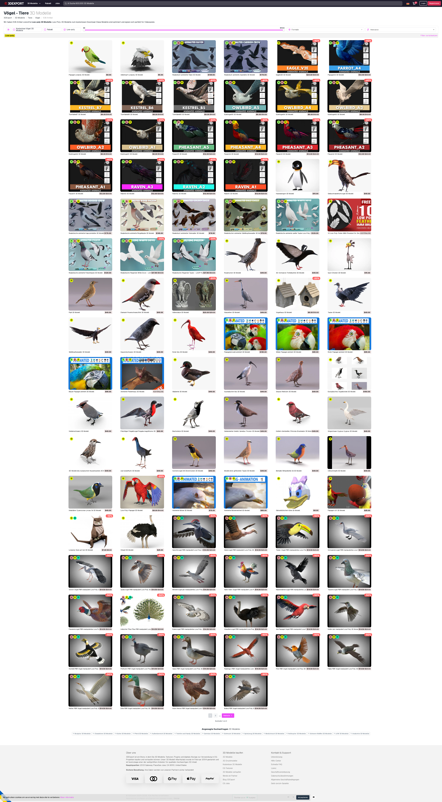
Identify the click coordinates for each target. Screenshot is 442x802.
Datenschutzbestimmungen (282, 776)
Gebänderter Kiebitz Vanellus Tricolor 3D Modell (242, 431)
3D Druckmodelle (230, 761)
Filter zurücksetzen (429, 35)
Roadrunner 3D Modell (232, 273)
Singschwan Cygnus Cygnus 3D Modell (342, 431)
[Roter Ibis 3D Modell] (194, 333)
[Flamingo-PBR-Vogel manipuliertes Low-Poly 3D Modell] (246, 650)
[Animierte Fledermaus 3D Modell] (142, 373)
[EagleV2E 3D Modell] (297, 56)
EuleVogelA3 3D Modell (336, 114)
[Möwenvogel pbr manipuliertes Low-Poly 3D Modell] (194, 571)
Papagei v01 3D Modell (336, 510)
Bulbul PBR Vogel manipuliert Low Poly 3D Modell (242, 708)
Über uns (131, 752)
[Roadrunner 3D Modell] (246, 254)
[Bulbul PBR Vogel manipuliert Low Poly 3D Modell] (246, 690)
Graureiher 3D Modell (232, 312)
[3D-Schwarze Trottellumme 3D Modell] (297, 254)
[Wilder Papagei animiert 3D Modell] (297, 333)
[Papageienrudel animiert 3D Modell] (246, 333)
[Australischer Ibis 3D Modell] (246, 373)
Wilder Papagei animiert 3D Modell (288, 352)
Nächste (226, 716)
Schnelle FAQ (276, 764)
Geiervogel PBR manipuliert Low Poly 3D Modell (241, 550)
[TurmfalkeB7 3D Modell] (90, 96)
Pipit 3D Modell (74, 312)
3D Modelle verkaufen (232, 772)
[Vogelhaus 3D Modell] (297, 294)
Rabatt (50, 30)
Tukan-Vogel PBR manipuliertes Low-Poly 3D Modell (295, 550)
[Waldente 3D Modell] (194, 373)
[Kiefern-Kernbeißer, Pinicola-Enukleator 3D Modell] (297, 413)
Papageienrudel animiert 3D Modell (237, 352)
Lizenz (273, 768)
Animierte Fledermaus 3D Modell (132, 392)
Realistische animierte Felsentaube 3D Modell (85, 273)
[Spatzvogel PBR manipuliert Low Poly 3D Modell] (142, 571)
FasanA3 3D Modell (283, 154)
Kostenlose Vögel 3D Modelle (25, 29)
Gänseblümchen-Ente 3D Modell (288, 510)
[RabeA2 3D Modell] (194, 175)
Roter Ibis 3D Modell (179, 352)
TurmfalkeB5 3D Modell (180, 114)
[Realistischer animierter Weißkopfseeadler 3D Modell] (246, 215)
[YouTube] (313, 797)
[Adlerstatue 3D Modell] (194, 294)
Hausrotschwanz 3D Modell (131, 352)
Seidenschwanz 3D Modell (79, 431)
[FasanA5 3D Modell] (194, 135)
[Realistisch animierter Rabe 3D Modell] (194, 56)
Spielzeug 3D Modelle (253, 734)
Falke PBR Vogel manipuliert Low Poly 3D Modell (345, 669)
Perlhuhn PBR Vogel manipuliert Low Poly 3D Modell (140, 669)
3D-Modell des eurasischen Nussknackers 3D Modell (88, 471)
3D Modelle (227, 757)
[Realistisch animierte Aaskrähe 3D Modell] (246, 56)
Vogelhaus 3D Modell (284, 312)
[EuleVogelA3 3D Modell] (349, 96)
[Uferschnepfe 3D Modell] (349, 452)
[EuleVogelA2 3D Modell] (90, 135)
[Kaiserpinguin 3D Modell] (297, 175)
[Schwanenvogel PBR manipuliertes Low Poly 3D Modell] (349, 531)
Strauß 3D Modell (127, 550)
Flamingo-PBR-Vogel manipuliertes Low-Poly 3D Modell (245, 669)
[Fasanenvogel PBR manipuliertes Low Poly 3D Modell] (90, 611)
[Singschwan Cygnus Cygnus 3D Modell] (349, 413)
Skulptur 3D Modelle (82, 734)
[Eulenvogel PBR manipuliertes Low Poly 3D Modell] (194, 611)
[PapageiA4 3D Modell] (349, 56)
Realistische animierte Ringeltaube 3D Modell (137, 233)
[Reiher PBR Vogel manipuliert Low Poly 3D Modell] (90, 690)
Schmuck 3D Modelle (232, 734)
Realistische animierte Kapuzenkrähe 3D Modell (86, 233)
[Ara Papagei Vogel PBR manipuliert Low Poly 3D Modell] (297, 611)
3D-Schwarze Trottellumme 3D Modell (290, 273)
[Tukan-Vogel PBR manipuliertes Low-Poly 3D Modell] (297, 531)
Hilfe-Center (276, 761)
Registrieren (434, 3)
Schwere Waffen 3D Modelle (320, 734)
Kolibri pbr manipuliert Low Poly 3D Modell (343, 629)
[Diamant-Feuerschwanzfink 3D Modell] (142, 294)
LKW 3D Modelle (342, 734)
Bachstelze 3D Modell (180, 431)
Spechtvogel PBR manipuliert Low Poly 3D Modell (190, 550)
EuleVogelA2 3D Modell (77, 154)
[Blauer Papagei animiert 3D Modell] (90, 373)
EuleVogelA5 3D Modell (232, 114)
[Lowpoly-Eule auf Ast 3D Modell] (90, 531)
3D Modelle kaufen (233, 752)
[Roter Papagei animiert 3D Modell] (349, 333)
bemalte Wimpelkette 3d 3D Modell (288, 471)
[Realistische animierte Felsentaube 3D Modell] (90, 254)
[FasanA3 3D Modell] (297, 135)
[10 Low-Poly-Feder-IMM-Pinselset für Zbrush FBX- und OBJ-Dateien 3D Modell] (349, 215)
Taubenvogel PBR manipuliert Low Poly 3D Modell (346, 590)
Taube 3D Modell (334, 312)
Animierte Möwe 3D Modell (182, 510)
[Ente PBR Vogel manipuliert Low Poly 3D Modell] (142, 690)
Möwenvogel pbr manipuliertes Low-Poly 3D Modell (191, 590)
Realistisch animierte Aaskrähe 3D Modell (239, 75)
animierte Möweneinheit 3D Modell (237, 510)
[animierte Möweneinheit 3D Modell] (246, 492)
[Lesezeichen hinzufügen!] (109, 70)
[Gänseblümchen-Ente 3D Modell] (297, 492)
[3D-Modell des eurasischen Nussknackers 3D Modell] (90, 452)
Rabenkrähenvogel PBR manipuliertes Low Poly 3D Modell (297, 590)
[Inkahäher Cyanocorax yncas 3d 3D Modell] (90, 492)
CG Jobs (226, 783)
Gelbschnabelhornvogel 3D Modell (340, 194)
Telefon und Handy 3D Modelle (188, 734)
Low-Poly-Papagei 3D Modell (131, 510)
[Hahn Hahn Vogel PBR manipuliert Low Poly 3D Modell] (246, 571)
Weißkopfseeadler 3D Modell (79, 352)
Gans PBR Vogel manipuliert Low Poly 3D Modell (190, 669)
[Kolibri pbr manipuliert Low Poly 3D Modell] (349, 611)
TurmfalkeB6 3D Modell (129, 114)
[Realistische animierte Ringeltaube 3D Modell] (142, 215)
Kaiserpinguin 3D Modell (285, 194)
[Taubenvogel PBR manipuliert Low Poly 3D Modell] (349, 571)
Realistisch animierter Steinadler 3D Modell (188, 233)
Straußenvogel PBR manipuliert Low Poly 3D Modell (243, 629)
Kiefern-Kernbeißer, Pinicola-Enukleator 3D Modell (294, 431)
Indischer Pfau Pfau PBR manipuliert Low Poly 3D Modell (141, 629)
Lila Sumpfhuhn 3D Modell (130, 471)
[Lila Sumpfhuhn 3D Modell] (142, 452)
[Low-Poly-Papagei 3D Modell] (142, 492)
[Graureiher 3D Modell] (246, 294)
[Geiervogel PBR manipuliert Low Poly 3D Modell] (246, 531)
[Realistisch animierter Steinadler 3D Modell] (194, 215)
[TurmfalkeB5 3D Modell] (194, 96)
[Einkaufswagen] (104, 70)
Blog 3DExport (229, 779)
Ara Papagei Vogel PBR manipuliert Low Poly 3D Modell (296, 629)
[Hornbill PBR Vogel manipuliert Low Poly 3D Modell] (90, 650)
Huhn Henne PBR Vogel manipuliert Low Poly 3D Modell (192, 708)
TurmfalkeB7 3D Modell (77, 114)
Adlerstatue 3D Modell (180, 312)
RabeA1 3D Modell (231, 194)
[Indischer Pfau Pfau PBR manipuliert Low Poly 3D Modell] (142, 611)
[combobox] (327, 30)
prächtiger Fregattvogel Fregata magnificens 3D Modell (141, 431)
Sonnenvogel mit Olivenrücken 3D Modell (187, 471)
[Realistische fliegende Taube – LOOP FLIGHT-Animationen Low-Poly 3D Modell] (194, 254)
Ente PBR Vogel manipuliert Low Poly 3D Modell (138, 708)
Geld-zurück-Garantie (280, 783)
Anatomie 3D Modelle (360, 734)
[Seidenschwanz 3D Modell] (90, 413)
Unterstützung (276, 757)
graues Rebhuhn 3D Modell (286, 392)
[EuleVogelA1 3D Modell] (142, 135)
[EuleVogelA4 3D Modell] (297, 96)
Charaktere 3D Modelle (103, 734)
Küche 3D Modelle (123, 734)
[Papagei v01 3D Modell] (349, 492)
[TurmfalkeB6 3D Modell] (142, 96)
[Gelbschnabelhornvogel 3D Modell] (349, 175)
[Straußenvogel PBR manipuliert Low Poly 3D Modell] (246, 611)
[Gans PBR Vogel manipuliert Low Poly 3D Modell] (194, 650)
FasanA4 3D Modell (231, 154)
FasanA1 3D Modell (76, 194)
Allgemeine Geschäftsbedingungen (285, 779)
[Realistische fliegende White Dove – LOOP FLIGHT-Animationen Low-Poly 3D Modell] (142, 254)
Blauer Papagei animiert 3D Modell (81, 392)
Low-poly (71, 30)
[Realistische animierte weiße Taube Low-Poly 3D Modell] (297, 215)
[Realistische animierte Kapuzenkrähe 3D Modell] (90, 215)
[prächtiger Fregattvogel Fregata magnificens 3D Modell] (142, 413)
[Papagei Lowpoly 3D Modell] (90, 56)
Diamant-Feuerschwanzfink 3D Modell (135, 312)
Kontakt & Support (281, 752)
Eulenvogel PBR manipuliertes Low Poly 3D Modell (191, 629)
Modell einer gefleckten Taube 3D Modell (239, 471)
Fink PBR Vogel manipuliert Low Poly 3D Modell (293, 669)
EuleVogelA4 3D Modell (284, 114)
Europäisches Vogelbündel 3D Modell (341, 392)
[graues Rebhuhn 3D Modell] (297, 373)
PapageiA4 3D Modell (336, 75)
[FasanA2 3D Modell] (349, 135)
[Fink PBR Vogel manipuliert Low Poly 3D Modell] (297, 650)
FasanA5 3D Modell (179, 154)
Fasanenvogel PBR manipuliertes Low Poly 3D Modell (88, 629)
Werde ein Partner (230, 776)
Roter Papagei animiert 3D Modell (340, 352)
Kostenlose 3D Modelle (232, 764)
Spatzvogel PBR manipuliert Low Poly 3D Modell (138, 590)
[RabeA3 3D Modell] (142, 175)
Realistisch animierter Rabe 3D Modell (186, 75)
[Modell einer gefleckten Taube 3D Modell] (246, 452)
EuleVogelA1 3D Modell (129, 154)
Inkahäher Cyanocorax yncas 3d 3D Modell (85, 510)
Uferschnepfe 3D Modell (336, 471)
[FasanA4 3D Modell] (246, 135)
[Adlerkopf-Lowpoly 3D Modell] (142, 56)
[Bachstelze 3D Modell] (194, 413)
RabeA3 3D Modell (127, 194)
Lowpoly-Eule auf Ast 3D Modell (81, 550)
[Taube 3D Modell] (349, 294)
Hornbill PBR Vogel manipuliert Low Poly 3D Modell (87, 669)
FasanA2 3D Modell (335, 154)
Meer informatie (67, 797)
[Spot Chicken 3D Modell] (349, 254)
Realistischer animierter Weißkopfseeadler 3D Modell (243, 233)
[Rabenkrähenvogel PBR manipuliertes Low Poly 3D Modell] (297, 571)
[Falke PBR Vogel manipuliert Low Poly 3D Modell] (349, 650)
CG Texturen (228, 768)
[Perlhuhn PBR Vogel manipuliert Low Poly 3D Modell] (142, 650)
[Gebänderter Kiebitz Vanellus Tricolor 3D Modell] (246, 413)
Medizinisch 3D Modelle (274, 734)
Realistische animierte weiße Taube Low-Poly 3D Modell (297, 233)
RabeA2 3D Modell (179, 194)
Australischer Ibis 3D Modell (234, 392)
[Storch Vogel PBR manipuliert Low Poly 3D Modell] (90, 571)
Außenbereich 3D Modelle (162, 734)
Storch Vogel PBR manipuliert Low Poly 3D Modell (87, 590)
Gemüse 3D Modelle (212, 734)
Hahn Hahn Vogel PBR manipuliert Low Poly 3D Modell (244, 590)
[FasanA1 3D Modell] (90, 175)
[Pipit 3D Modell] (90, 294)
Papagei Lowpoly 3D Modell (79, 75)
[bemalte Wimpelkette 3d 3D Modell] (297, 452)
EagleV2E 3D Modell (283, 75)
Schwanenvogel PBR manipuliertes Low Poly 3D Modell (348, 550)
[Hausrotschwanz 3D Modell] (142, 333)
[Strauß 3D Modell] (142, 531)
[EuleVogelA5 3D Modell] (246, 96)
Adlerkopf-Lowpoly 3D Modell (132, 75)
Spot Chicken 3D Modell (337, 273)
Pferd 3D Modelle (141, 734)
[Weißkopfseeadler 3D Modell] (90, 333)
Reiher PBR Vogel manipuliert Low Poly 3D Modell (87, 708)
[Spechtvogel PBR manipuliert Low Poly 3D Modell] (194, 531)
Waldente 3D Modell (179, 392)
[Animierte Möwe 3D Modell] (194, 492)
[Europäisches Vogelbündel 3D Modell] (349, 373)
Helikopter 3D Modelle (297, 734)
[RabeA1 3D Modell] (246, 175)
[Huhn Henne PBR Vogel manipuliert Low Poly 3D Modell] (194, 690)
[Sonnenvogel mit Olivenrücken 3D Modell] (194, 452)
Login (423, 3)
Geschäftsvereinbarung (280, 772)
